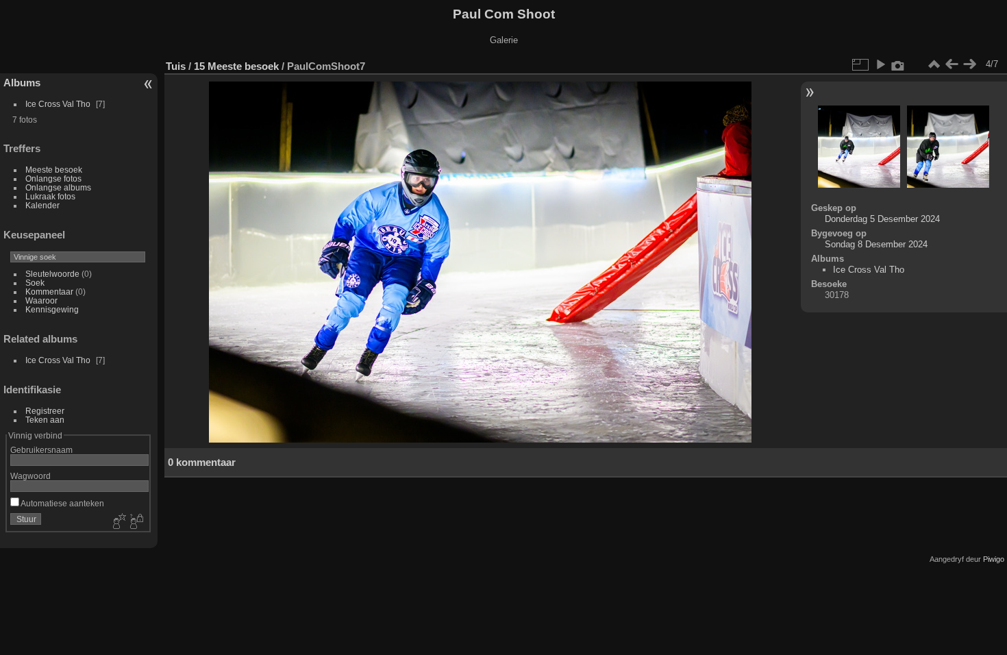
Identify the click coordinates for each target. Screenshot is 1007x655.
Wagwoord (30, 475)
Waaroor (41, 300)
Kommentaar (49, 291)
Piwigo (993, 559)
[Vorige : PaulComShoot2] (951, 64)
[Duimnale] (934, 64)
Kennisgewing (52, 309)
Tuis (176, 66)
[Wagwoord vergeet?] (136, 522)
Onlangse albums (58, 187)
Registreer (44, 410)
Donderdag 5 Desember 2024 (882, 219)
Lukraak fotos (50, 196)
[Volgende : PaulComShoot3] (969, 64)
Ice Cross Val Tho (57, 103)
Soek (35, 282)
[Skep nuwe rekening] (118, 522)
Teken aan (44, 419)
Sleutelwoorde (52, 273)
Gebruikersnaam (41, 449)
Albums (21, 82)
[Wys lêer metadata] (898, 64)
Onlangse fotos (53, 178)
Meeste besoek (53, 169)
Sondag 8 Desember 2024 (876, 244)
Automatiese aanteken (61, 503)
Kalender (42, 205)
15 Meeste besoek (236, 66)
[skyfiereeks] (880, 64)
